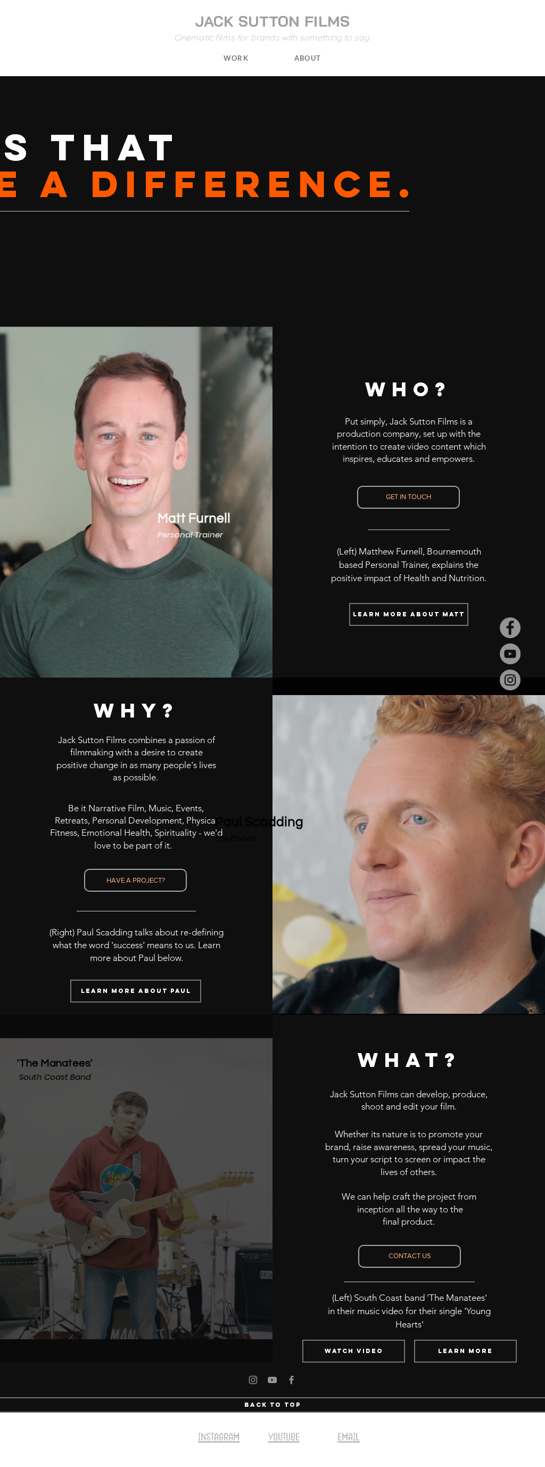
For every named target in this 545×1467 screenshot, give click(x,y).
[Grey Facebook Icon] (291, 1380)
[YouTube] (510, 653)
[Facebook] (510, 627)
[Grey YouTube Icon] (272, 1380)
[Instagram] (510, 680)
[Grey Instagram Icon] (253, 1380)
